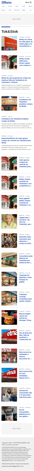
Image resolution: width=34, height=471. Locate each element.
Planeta (30, 6)
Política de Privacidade (8, 463)
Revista (10, 6)
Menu (10, 10)
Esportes (3, 10)
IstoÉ (3, 6)
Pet (30, 10)
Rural (17, 6)
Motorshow (16, 10)
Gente (23, 6)
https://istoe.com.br (7, 460)
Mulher (23, 10)
